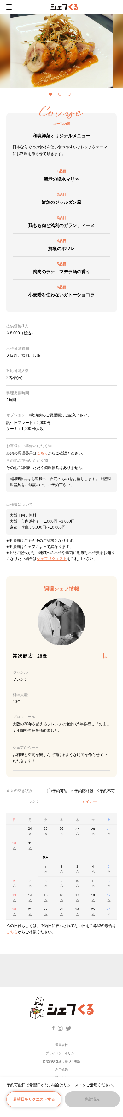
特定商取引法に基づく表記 (61, 1061)
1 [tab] (52, 96)
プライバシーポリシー (61, 1053)
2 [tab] (61, 96)
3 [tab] (71, 96)
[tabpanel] (61, 51)
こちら (12, 932)
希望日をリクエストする (34, 1099)
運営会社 (61, 1045)
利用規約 (61, 1069)
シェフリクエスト (52, 558)
